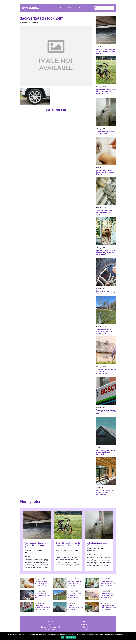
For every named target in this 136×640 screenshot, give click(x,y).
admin (35, 23)
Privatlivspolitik (71, 637)
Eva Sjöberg (74, 550)
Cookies (70, 8)
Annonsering (53, 8)
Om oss (63, 8)
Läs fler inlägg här (56, 109)
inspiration (28, 556)
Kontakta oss (79, 8)
